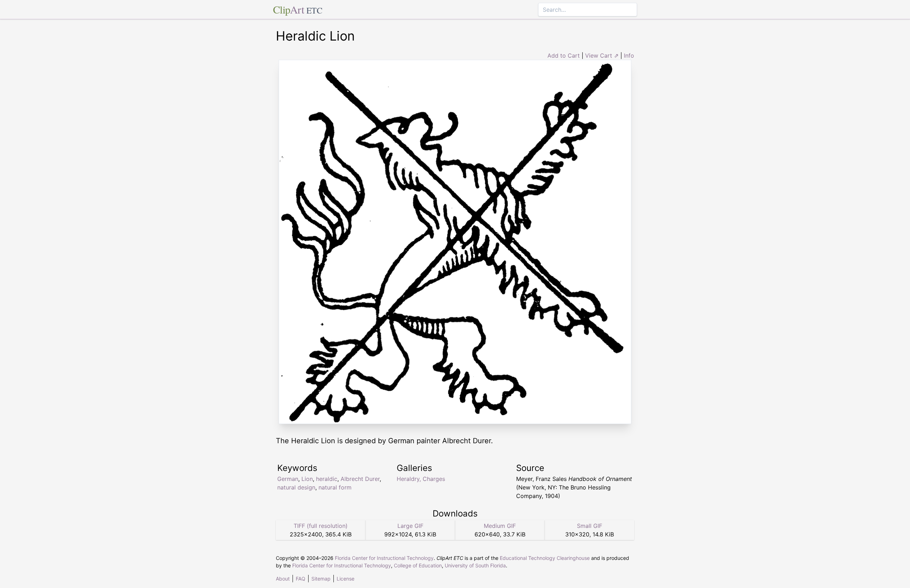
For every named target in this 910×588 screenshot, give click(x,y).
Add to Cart (563, 55)
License (345, 579)
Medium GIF (500, 525)
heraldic (326, 478)
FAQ (300, 579)
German (287, 478)
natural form (335, 487)
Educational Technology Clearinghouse (545, 558)
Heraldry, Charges (421, 478)
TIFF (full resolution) (321, 525)
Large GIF (410, 525)
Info (629, 55)
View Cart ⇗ (602, 55)
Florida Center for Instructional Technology (384, 558)
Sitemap (321, 579)
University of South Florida (475, 565)
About (283, 579)
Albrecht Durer (360, 478)
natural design (296, 487)
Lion (307, 478)
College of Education (418, 565)
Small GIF (589, 525)
